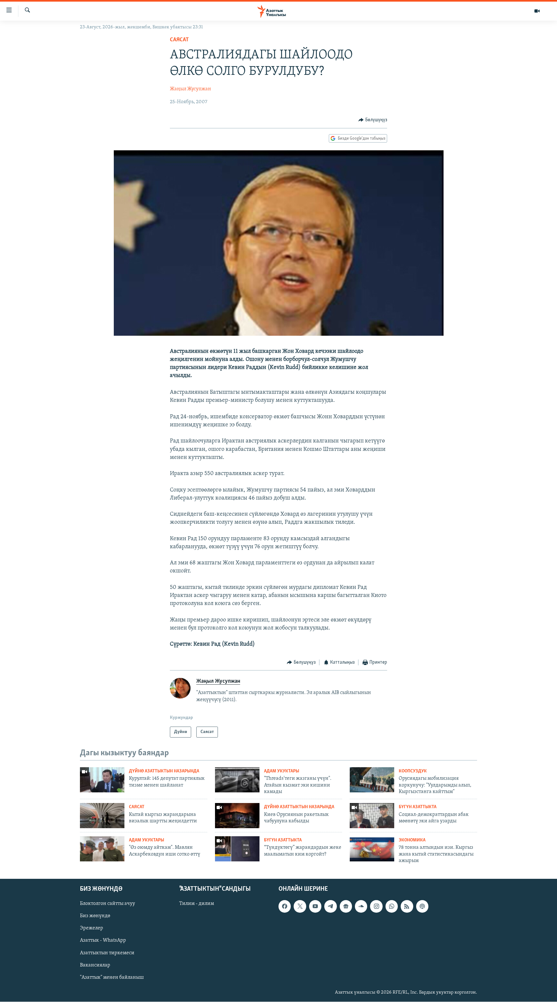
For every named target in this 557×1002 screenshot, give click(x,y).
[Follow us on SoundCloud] (361, 906)
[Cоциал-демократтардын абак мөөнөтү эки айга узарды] (372, 815)
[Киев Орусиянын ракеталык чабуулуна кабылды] (237, 815)
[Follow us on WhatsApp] (392, 906)
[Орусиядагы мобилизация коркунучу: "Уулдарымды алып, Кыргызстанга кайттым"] (372, 779)
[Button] (372, 120)
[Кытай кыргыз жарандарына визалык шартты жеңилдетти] (102, 815)
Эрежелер (91, 928)
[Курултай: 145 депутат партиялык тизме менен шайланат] (102, 779)
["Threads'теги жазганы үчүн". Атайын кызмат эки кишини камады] (237, 779)
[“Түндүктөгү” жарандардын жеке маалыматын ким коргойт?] (237, 848)
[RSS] (407, 906)
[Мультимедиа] (537, 10)
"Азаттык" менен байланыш (112, 977)
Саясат (179, 40)
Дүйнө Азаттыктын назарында (164, 771)
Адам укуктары (281, 771)
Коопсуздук (413, 771)
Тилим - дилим (196, 904)
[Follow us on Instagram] (376, 906)
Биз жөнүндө (95, 916)
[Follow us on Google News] (346, 906)
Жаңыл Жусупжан (190, 89)
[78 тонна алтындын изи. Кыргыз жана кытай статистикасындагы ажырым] (372, 848)
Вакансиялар (95, 965)
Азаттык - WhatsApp (103, 940)
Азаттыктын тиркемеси (107, 953)
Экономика (412, 840)
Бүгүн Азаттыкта (417, 807)
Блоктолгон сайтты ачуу (107, 904)
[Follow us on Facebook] (284, 906)
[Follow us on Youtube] (315, 906)
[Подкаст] (422, 906)
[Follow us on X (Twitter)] (300, 906)
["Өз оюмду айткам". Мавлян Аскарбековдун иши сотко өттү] (102, 848)
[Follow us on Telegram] (330, 906)
